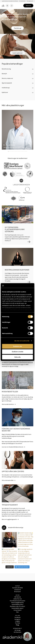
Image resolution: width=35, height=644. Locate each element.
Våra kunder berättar (8, 404)
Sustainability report (17, 608)
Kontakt (17, 586)
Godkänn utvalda (17, 352)
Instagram (17, 619)
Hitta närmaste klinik (8, 480)
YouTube (17, 623)
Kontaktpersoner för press (17, 601)
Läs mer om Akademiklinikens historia (12, 447)
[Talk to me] (27, 636)
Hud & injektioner (17, 53)
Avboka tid (17, 589)
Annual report (18, 610)
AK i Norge (17, 630)
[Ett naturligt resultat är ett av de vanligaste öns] (25, 556)
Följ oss (17, 615)
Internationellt (17, 628)
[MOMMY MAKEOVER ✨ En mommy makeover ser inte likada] (25, 540)
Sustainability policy (17, 604)
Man (17, 612)
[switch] (30, 322)
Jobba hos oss (17, 599)
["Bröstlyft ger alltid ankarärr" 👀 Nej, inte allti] (9, 556)
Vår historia (17, 597)
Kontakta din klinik (17, 588)
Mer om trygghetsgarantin (9, 519)
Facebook (17, 617)
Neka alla (17, 357)
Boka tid (28, 5)
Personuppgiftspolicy (17, 602)
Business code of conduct (17, 606)
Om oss (17, 595)
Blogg (17, 625)
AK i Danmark (17, 632)
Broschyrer (17, 591)
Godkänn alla (17, 346)
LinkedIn (17, 621)
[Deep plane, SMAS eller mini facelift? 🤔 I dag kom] (9, 540)
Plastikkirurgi (17, 28)
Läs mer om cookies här (21, 341)
